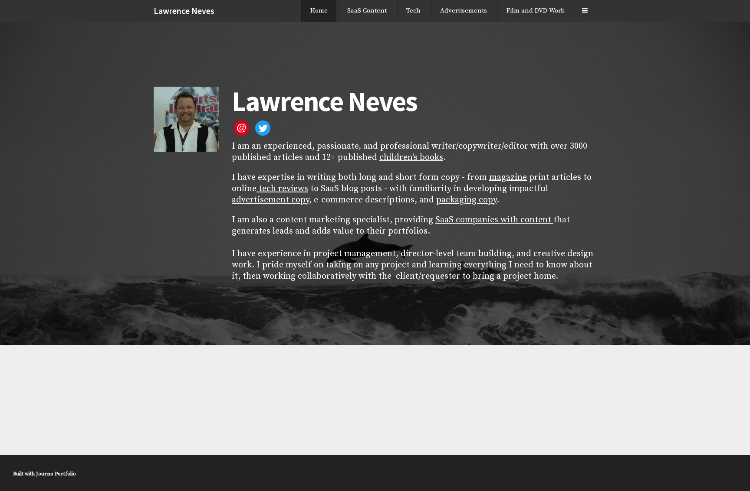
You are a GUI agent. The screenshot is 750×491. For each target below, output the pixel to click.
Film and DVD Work (535, 11)
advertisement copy (270, 200)
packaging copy (466, 200)
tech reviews (282, 188)
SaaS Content (367, 11)
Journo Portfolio (56, 474)
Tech (413, 11)
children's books (411, 157)
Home (319, 11)
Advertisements (463, 11)
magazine (508, 177)
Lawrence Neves (184, 10)
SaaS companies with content (494, 220)
